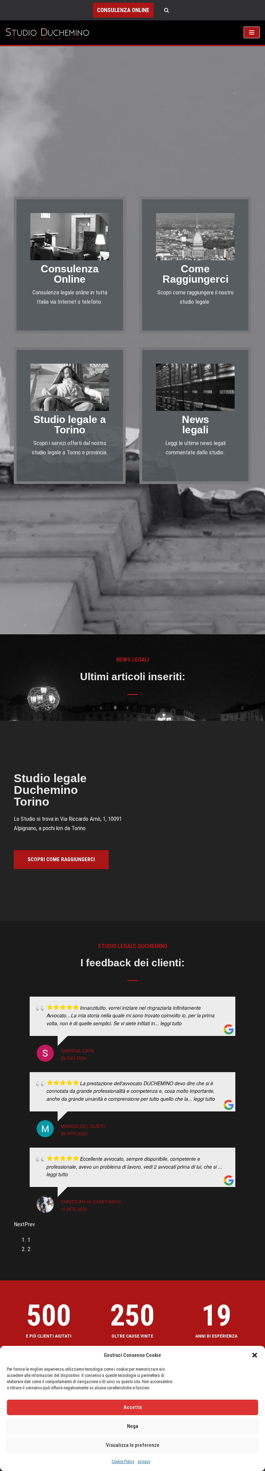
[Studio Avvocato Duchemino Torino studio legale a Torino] (49, 32)
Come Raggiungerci (195, 274)
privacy (144, 1461)
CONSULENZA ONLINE (123, 10)
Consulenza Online (70, 274)
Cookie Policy (123, 1461)
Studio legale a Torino (69, 424)
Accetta (133, 1407)
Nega (132, 1426)
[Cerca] (166, 10)
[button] (254, 1355)
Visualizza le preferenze (132, 1445)
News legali (195, 424)
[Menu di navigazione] (252, 32)
